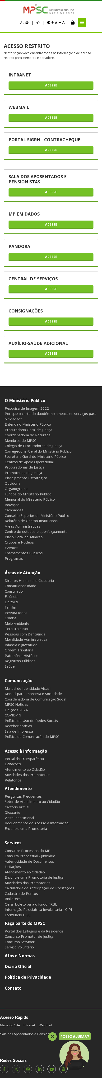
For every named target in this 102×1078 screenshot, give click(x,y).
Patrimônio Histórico (21, 655)
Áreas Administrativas (22, 526)
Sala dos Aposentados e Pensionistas (28, 1034)
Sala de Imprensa (19, 731)
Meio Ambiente (17, 623)
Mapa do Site (10, 1025)
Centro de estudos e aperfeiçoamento (36, 531)
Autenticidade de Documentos (29, 861)
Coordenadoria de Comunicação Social (35, 699)
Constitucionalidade (20, 585)
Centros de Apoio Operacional (29, 461)
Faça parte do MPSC (25, 923)
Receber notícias (18, 725)
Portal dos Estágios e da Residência (34, 931)
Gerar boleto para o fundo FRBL (31, 904)
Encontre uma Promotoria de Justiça (34, 877)
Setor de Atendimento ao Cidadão (32, 801)
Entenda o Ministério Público (28, 424)
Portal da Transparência (24, 758)
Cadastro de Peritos (21, 893)
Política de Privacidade (28, 977)
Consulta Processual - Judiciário (30, 855)
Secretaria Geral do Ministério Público (35, 456)
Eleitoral (11, 601)
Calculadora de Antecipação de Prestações (39, 888)
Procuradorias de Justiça (24, 467)
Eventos (11, 547)
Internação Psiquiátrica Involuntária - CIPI (38, 909)
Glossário (12, 812)
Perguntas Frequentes (23, 796)
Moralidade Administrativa (26, 639)
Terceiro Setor (17, 628)
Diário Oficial (18, 966)
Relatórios (13, 780)
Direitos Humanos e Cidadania (29, 580)
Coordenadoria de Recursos (28, 435)
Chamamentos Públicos (24, 552)
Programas (14, 558)
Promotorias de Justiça (23, 472)
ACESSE (51, 85)
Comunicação (18, 680)
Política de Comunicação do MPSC (32, 736)
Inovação (12, 504)
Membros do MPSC (20, 440)
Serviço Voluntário (19, 947)
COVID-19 (13, 715)
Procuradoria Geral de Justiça (28, 429)
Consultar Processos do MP (27, 850)
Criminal (11, 617)
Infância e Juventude (21, 644)
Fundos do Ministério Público (28, 494)
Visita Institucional (19, 817)
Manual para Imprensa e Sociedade (33, 693)
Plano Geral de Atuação (24, 536)
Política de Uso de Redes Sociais (31, 720)
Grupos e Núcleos (19, 542)
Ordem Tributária (19, 650)
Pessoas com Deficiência (25, 634)
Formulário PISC (18, 914)
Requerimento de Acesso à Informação (37, 823)
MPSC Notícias (16, 704)
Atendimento (18, 788)
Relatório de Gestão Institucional (31, 520)
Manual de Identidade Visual (27, 688)
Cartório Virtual (17, 807)
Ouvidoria (12, 483)
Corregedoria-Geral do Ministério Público (38, 451)
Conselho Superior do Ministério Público (37, 515)
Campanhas (14, 510)
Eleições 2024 (16, 709)
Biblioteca (13, 898)
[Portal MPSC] (51, 9)
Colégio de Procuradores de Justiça (33, 445)
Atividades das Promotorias (27, 774)
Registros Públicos (20, 660)
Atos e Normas (20, 955)
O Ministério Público (25, 400)
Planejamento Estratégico (26, 477)
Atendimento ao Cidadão (25, 769)
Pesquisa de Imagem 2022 (27, 408)
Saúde (10, 666)
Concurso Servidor (20, 941)
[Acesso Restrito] (72, 22)
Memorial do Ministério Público (30, 499)
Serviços (13, 843)
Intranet (29, 1025)
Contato (13, 988)
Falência (11, 596)
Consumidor (14, 591)
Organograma (16, 488)
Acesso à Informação (26, 751)
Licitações (13, 763)
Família (10, 607)
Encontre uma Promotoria (26, 828)
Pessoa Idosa (16, 612)
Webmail (45, 1025)
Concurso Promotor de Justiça (29, 936)
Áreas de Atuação (22, 572)
